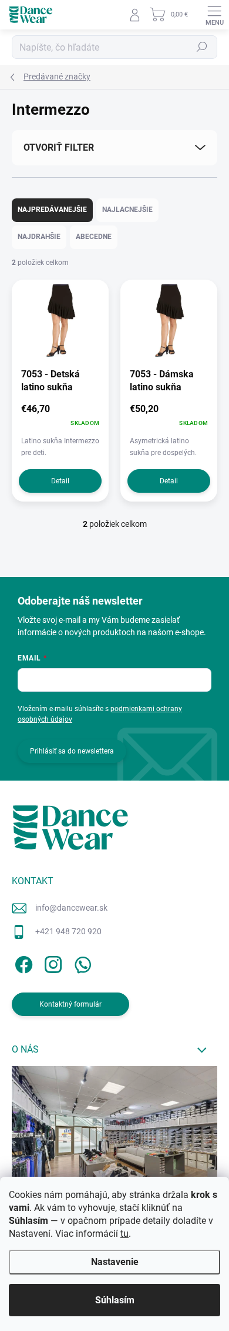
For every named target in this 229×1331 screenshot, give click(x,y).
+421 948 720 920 (68, 931)
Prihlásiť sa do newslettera (72, 751)
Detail (60, 481)
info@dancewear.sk (71, 907)
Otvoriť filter (58, 147)
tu (124, 1233)
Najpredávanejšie (52, 209)
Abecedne (94, 237)
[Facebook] (22, 962)
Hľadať (202, 47)
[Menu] (214, 14)
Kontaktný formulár (70, 1004)
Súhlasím (114, 1300)
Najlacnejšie (127, 209)
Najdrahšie (39, 237)
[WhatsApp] (80, 962)
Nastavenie (115, 1261)
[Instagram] (51, 962)
